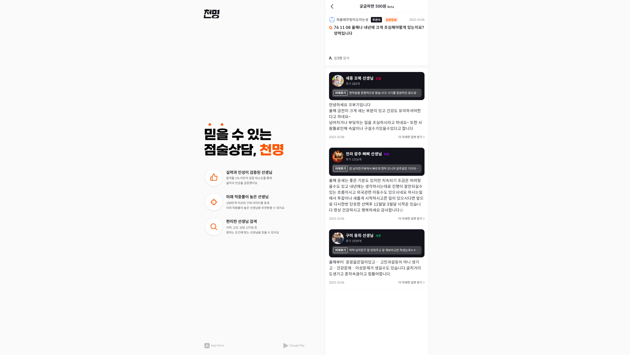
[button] (212, 13)
